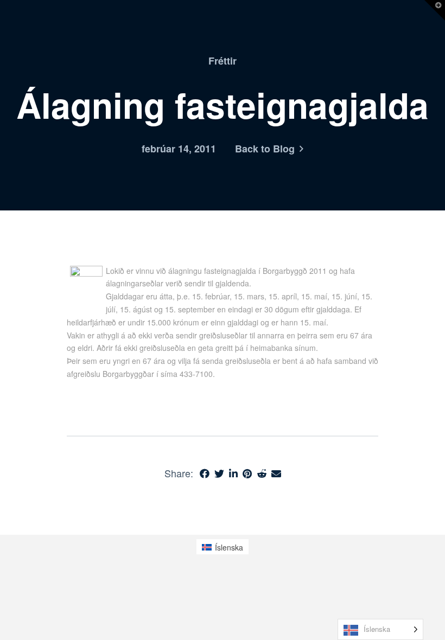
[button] (434, 10)
